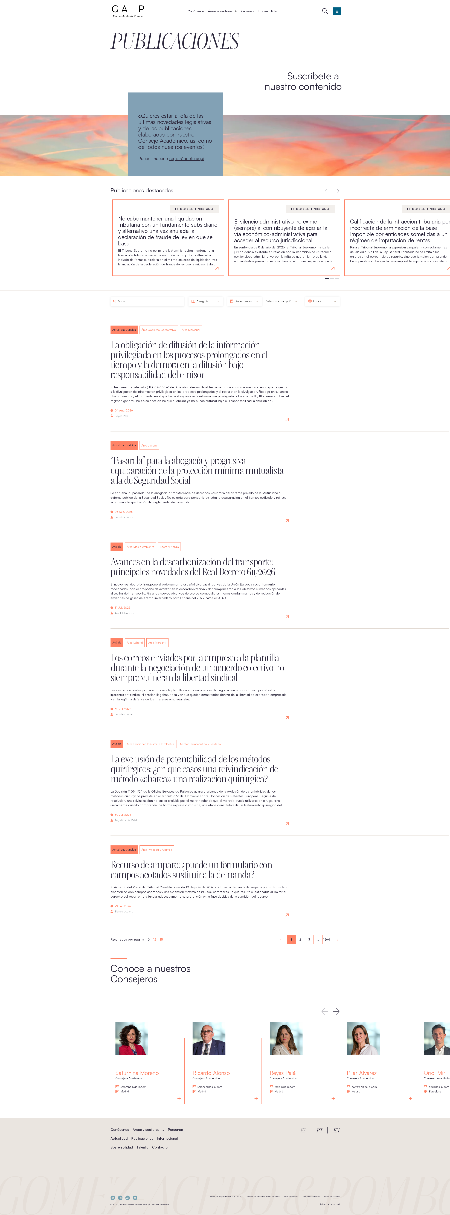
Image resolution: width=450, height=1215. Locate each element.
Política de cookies (331, 1196)
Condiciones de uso (311, 1196)
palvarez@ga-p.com (364, 1087)
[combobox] (205, 301)
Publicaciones (142, 1138)
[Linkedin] (113, 1197)
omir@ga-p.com (439, 1087)
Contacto (160, 1147)
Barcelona (435, 1091)
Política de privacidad (330, 1204)
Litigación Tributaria (194, 209)
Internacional (167, 1138)
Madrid (124, 1091)
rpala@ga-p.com (285, 1087)
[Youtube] (135, 1197)
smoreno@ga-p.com (133, 1087)
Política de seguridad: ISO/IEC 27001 (226, 1196)
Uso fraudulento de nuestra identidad (263, 1196)
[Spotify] (127, 1197)
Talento (143, 1147)
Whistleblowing (291, 1196)
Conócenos (196, 11)
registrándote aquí (186, 158)
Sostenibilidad (268, 11)
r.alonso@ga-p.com (210, 1087)
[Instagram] (120, 1197)
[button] (337, 191)
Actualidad (119, 1138)
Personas (247, 11)
